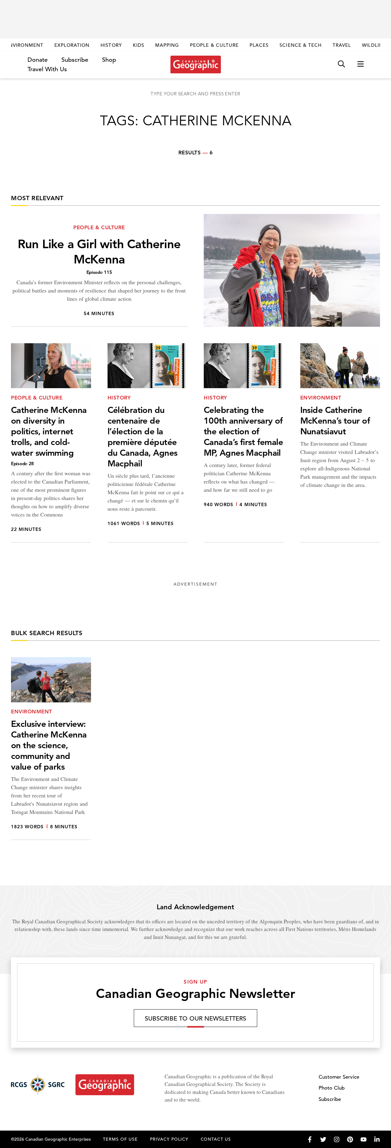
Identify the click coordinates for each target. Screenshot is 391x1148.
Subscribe (74, 60)
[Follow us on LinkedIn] (377, 1139)
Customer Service (339, 1077)
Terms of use (120, 1139)
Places (259, 45)
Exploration (72, 45)
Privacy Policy (169, 1139)
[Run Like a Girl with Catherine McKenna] (195, 270)
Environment (24, 45)
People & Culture (214, 45)
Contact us (216, 1139)
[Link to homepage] (195, 64)
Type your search (195, 94)
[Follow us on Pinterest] (350, 1139)
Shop (109, 60)
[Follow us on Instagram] (337, 1139)
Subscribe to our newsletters (195, 1018)
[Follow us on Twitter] (323, 1139)
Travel (342, 45)
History (111, 45)
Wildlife (373, 45)
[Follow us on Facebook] (310, 1139)
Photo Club (332, 1088)
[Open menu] (360, 64)
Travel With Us (47, 69)
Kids (138, 45)
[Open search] (341, 64)
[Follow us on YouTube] (363, 1139)
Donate (37, 60)
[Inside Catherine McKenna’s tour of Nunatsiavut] (340, 443)
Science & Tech (301, 45)
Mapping (167, 45)
